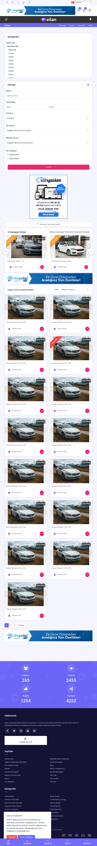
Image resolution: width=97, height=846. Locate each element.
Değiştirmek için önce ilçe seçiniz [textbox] (20, 143)
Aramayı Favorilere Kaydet (50, 224)
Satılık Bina (54, 819)
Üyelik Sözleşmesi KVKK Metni (16, 762)
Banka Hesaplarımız (57, 769)
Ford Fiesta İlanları (56, 816)
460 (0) (11, 78)
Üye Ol (7, 778)
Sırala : (57, 289)
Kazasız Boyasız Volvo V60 (61, 261)
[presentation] (6, 251)
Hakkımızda (9, 759)
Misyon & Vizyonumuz (13, 775)
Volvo (90, 25)
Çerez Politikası (26, 837)
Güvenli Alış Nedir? (57, 772)
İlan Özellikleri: (11, 151)
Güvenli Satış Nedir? (12, 772)
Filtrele (48, 167)
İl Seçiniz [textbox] (10, 118)
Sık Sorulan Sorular (11, 765)
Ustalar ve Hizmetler (12, 800)
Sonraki (21, 625)
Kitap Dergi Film (56, 809)
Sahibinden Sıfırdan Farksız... (17, 261)
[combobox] (48, 118)
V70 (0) (11, 53)
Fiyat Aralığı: (11, 102)
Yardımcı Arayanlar (11, 809)
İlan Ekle (53, 782)
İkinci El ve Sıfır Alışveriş (13, 803)
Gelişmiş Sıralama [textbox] (68, 290)
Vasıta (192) (10, 43)
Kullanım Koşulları (56, 762)
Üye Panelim (54, 778)
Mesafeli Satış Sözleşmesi (59, 759)
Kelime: (9, 91)
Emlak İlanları (55, 796)
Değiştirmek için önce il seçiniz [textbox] (19, 130)
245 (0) (11, 64)
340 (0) (11, 67)
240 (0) (11, 57)
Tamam (12, 837)
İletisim (7, 769)
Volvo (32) (12, 50)
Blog (51, 765)
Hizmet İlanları (55, 806)
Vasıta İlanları (9, 796)
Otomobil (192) (12, 46)
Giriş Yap (53, 775)
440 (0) (11, 74)
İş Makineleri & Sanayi (58, 800)
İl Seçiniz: (9, 113)
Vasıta (72, 25)
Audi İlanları (54, 813)
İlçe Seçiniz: (10, 126)
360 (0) (11, 71)
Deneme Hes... (18, 267)
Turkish (77, 2)
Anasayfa (62, 25)
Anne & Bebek (55, 803)
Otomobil (81, 25)
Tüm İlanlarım (9, 782)
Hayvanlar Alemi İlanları (13, 806)
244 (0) (11, 60)
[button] (48, 84)
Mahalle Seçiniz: (12, 138)
